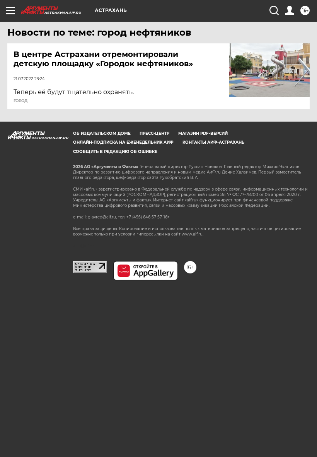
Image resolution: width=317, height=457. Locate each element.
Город (20, 101)
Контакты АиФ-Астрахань (213, 142)
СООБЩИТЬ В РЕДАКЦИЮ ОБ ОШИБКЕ (115, 151)
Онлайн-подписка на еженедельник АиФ (123, 142)
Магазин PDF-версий (203, 133)
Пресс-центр (154, 133)
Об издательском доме (102, 133)
